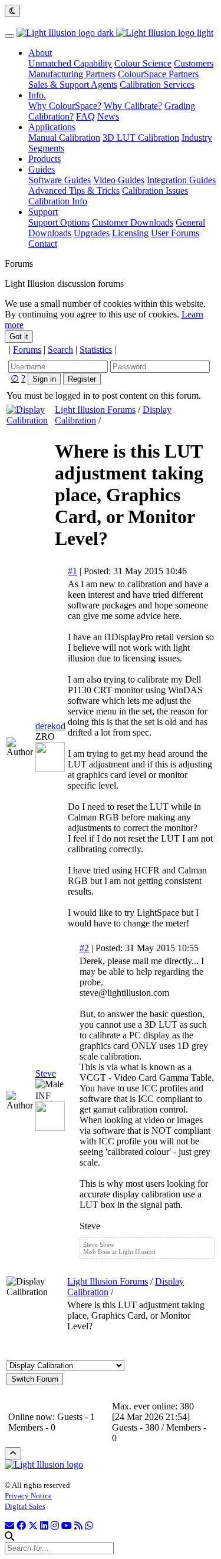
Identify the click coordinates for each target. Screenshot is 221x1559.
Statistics (96, 350)
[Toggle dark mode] (12, 11)
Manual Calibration (64, 138)
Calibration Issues (155, 191)
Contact (42, 244)
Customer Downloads (132, 222)
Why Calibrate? (133, 106)
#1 (72, 571)
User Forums (175, 233)
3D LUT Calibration (141, 138)
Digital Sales (25, 1506)
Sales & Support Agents (72, 85)
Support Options (59, 222)
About (40, 53)
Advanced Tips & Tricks (74, 191)
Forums (27, 350)
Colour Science (142, 63)
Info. (37, 95)
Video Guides (118, 180)
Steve (45, 1073)
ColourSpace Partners (158, 74)
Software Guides (59, 180)
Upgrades (92, 233)
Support (43, 212)
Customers (193, 63)
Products (44, 159)
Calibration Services (157, 85)
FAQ (85, 116)
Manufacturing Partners (72, 74)
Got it (18, 336)
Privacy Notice (28, 1495)
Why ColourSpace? (64, 106)
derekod (50, 726)
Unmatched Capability (70, 63)
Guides (41, 169)
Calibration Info (57, 201)
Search (60, 350)
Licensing (130, 233)
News (108, 116)
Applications (51, 127)
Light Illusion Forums (95, 410)
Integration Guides (181, 180)
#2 (84, 948)
